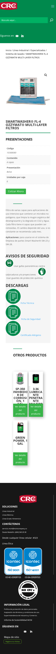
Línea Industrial (21, 50)
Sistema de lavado (15, 53)
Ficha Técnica (28, 303)
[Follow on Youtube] (17, 36)
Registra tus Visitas (13, 641)
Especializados (38, 50)
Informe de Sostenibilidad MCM (18, 620)
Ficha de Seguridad (30, 319)
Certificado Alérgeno (31, 335)
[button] (45, 75)
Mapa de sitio (11, 637)
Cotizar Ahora (16, 191)
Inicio (8, 50)
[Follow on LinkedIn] (22, 36)
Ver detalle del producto (20, 410)
